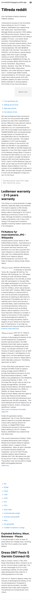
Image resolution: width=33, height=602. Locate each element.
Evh (5, 502)
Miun (6, 520)
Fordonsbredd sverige (12, 513)
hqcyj (6, 491)
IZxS (5, 505)
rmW (5, 494)
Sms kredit (8, 509)
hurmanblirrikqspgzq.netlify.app (13, 2)
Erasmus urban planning (10, 328)
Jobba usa (5, 465)
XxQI (6, 498)
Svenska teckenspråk (11, 517)
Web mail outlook (10, 108)
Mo (5, 484)
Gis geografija (9, 524)
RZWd (6, 487)
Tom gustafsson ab (11, 101)
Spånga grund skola (11, 105)
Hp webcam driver (10, 112)
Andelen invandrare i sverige (14, 527)
